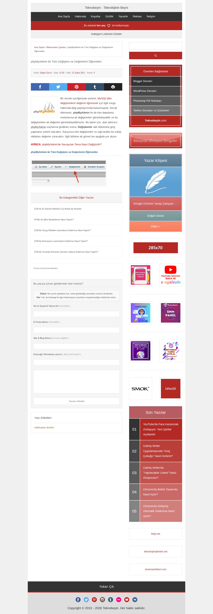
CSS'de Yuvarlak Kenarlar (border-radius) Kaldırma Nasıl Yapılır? (66, 252)
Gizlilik (109, 16)
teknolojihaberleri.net (155, 551)
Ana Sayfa (64, 16)
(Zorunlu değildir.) (51, 338)
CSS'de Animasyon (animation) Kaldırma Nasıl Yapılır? (61, 241)
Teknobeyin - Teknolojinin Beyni (106, 7)
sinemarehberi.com (155, 569)
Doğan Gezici (46, 73)
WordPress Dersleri (144, 90)
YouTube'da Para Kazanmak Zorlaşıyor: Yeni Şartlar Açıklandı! (160, 429)
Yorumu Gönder (77, 401)
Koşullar (95, 16)
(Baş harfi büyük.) (57, 354)
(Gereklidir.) (51, 306)
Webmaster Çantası (56, 47)
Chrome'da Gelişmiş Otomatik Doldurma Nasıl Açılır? (158, 511)
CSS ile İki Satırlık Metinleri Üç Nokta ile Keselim (58, 209)
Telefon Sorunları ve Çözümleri (151, 110)
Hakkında (80, 16)
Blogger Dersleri (142, 81)
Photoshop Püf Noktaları (147, 100)
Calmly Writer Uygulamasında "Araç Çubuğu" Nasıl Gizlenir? (158, 451)
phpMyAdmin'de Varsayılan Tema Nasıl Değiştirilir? (72, 144)
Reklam (137, 16)
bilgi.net (155, 533)
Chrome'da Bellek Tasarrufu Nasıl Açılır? (160, 492)
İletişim (151, 16)
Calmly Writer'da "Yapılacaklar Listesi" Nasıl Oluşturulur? (159, 472)
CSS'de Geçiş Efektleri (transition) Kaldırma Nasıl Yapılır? (62, 230)
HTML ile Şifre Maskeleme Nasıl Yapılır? (54, 219)
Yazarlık (123, 16)
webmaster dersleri (44, 427)
